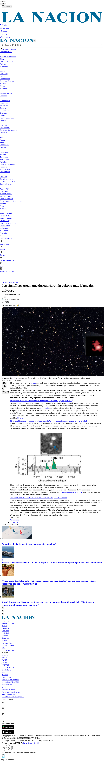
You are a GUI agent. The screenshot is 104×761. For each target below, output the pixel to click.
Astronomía (14, 520)
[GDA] (7, 750)
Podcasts (3, 167)
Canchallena (4, 145)
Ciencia (2, 115)
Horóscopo (4, 159)
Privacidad (36, 743)
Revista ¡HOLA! (5, 216)
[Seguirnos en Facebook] (3, 702)
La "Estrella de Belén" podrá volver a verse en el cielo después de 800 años (38, 498)
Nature (20, 418)
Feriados (3, 162)
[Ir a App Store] (8, 733)
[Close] (3, 607)
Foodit (4, 31)
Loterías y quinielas (7, 164)
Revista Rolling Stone (8, 223)
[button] (52, 156)
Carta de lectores (6, 199)
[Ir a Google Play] (8, 728)
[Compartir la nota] (3, 386)
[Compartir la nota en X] (5, 392)
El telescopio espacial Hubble (71, 492)
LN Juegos (4, 152)
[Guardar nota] (3, 383)
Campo (2, 76)
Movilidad (4, 83)
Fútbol (2, 137)
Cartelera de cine (6, 179)
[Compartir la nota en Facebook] (3, 392)
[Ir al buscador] (4, 10)
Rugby (2, 140)
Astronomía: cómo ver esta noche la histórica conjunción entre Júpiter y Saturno (41, 401)
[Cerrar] (34, 40)
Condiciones (27, 743)
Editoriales (4, 125)
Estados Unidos (6, 93)
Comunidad (4, 110)
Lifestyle (14, 282)
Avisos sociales (5, 196)
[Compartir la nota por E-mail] (7, 392)
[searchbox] (51, 45)
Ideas (2, 206)
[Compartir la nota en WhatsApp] (5, 386)
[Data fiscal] (3, 757)
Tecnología (4, 157)
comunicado (44, 408)
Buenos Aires (5, 101)
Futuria (2, 71)
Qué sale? (3, 177)
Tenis (2, 142)
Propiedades (5, 79)
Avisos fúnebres (6, 194)
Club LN (5, 34)
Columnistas (5, 128)
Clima (2, 59)
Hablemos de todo (7, 118)
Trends (15, 522)
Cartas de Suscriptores (8, 130)
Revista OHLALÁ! (6, 213)
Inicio (4, 25)
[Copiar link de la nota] (3, 389)
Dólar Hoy (4, 74)
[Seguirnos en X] (3, 709)
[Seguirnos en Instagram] (3, 715)
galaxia (33, 383)
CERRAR (2, 1)
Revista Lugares (6, 218)
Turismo (3, 154)
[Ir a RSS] (3, 721)
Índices (2, 86)
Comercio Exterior (7, 81)
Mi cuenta (6, 37)
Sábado (3, 203)
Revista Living (5, 221)
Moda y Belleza (5, 169)
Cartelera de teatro (7, 181)
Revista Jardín (5, 226)
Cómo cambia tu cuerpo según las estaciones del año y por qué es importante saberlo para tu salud (48, 421)
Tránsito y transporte (8, 57)
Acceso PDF (4, 189)
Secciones (6, 28)
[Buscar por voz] (101, 45)
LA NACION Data (6, 61)
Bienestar (3, 113)
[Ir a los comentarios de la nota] (5, 383)
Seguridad (4, 103)
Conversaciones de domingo (11, 201)
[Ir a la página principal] (52, 22)
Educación (4, 106)
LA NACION (6, 282)
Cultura (3, 108)
